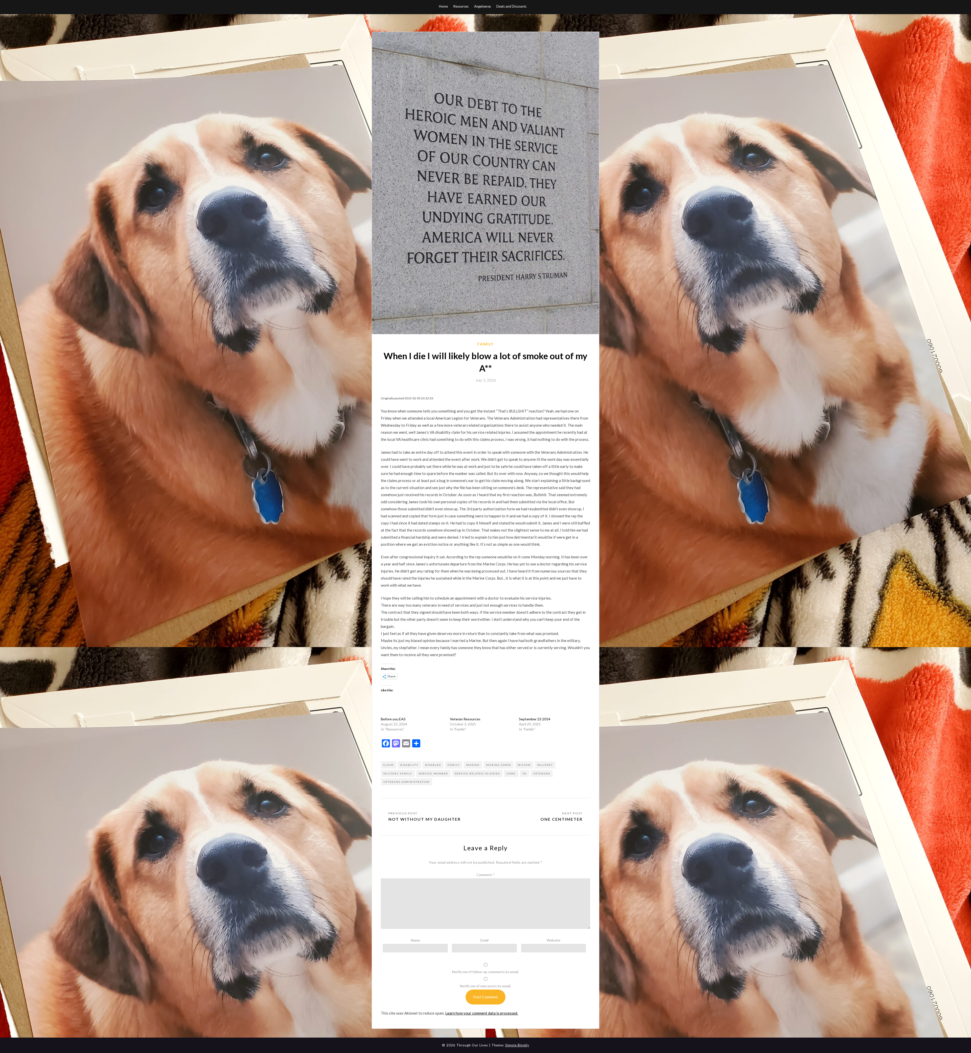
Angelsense (482, 6)
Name (415, 940)
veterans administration (406, 781)
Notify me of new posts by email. (485, 986)
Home (443, 6)
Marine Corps (498, 764)
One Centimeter (561, 819)
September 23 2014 (534, 719)
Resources (461, 6)
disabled (433, 764)
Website (553, 940)
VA (524, 773)
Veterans (541, 773)
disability (409, 764)
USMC (511, 773)
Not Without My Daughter (424, 819)
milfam (524, 764)
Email (484, 940)
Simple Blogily (517, 1045)
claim (388, 764)
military (545, 764)
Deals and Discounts (511, 6)
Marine (473, 764)
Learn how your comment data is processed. (481, 1013)
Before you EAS (393, 719)
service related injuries (477, 773)
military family (397, 773)
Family (485, 344)
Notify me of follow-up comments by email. (485, 972)
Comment (485, 875)
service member (433, 773)
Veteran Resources (465, 719)
